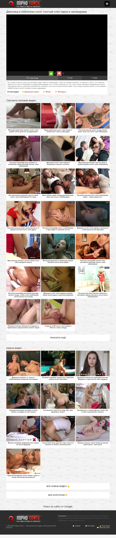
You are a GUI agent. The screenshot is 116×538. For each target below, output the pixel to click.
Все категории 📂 (58, 495)
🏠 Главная (76, 526)
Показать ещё (58, 338)
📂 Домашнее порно (30, 92)
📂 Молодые (60, 92)
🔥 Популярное (104, 526)
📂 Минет (47, 92)
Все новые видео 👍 (58, 486)
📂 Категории (89, 526)
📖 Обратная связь (103, 527)
